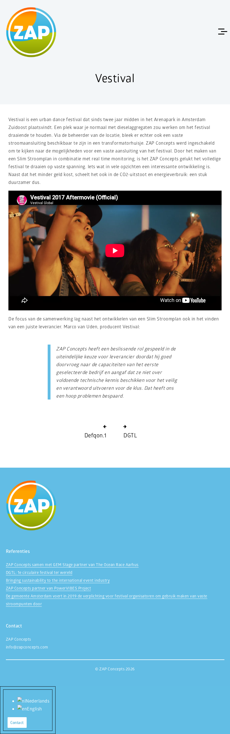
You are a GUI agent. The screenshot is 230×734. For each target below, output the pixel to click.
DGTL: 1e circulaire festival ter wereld (39, 572)
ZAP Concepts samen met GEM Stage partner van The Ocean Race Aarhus (72, 564)
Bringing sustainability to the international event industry (58, 580)
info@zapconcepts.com (27, 647)
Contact (17, 722)
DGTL (130, 435)
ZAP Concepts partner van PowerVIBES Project (48, 588)
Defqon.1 (95, 435)
